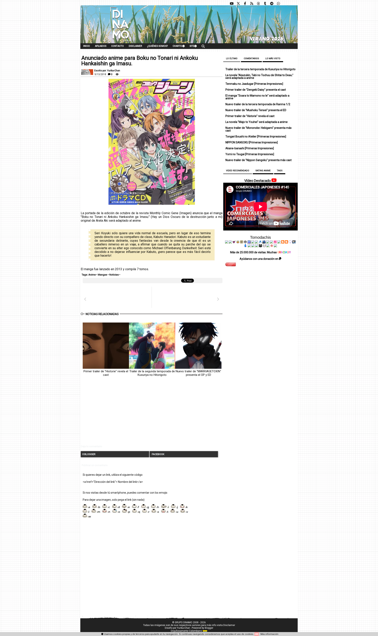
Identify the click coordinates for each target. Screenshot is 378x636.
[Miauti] (234, 242)
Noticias (114, 274)
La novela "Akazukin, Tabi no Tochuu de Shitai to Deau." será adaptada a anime (259, 76)
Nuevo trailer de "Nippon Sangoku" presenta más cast (258, 160)
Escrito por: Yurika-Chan (107, 70)
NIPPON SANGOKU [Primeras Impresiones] (251, 142)
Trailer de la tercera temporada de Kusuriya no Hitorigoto (260, 69)
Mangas (102, 274)
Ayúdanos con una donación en (259, 258)
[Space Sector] (253, 246)
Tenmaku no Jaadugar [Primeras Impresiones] (254, 83)
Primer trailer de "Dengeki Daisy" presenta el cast (255, 89)
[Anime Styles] (271, 242)
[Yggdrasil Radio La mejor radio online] (230, 242)
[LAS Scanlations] (249, 242)
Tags (280, 170)
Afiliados (100, 46)
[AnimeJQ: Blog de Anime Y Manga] (275, 246)
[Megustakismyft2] (245, 246)
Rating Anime (263, 170)
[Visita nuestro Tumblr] (265, 3)
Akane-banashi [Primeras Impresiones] (249, 148)
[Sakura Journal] (271, 246)
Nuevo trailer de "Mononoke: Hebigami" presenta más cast (258, 129)
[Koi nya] (256, 242)
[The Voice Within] (264, 246)
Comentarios (251, 58)
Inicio (86, 46)
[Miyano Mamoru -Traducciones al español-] (282, 242)
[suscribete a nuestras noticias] (252, 3)
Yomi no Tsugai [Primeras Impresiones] (249, 154)
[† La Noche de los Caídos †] (226, 242)
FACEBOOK (157, 454)
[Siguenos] (258, 3)
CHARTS (177, 46)
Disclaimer (135, 46)
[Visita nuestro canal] (231, 3)
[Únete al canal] (272, 3)
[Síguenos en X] (238, 3)
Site (192, 46)
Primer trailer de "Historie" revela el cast (105, 373)
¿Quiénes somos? (157, 46)
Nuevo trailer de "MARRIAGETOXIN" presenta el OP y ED (198, 373)
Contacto (117, 46)
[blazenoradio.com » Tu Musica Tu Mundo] (286, 242)
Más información (269, 634)
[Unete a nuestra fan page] (245, 3)
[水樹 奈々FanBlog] (245, 242)
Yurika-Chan (183, 628)
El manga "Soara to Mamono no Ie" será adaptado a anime (257, 97)
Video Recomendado (237, 170)
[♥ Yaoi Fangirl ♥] (237, 242)
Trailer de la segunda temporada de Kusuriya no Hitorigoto (152, 373)
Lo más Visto (272, 58)
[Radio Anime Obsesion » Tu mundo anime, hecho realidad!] (260, 242)
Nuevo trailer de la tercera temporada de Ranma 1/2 (257, 104)
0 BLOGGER (88, 454)
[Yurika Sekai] (279, 242)
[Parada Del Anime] (264, 242)
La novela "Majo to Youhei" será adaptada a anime (256, 122)
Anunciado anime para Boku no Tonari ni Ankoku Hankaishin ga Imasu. (139, 60)
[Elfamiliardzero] (294, 242)
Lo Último (231, 58)
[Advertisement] (151, 414)
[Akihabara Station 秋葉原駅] (290, 242)
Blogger (209, 628)
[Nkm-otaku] (260, 246)
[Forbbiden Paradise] (252, 242)
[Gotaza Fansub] (249, 246)
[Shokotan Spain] (275, 242)
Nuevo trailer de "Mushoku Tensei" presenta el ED (255, 110)
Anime (92, 274)
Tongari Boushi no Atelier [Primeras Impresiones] (255, 136)
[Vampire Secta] (241, 242)
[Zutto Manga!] (267, 242)
